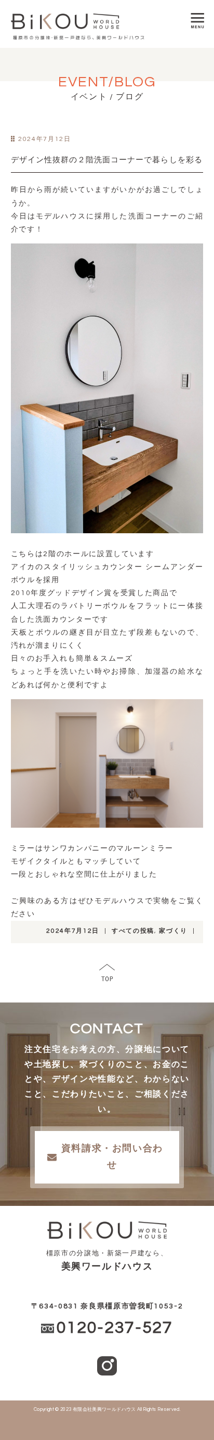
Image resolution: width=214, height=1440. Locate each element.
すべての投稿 (133, 931)
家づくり (173, 931)
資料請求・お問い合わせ (112, 1156)
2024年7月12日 (72, 931)
